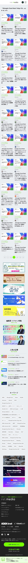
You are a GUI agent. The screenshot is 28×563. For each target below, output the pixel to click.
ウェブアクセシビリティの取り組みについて (10, 531)
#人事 (22, 409)
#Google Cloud (10, 397)
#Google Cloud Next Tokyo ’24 (8, 429)
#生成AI (21, 397)
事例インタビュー (5, 514)
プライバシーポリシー (6, 529)
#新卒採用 (4, 432)
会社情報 (3, 526)
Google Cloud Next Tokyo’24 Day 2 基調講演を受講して (7, 102)
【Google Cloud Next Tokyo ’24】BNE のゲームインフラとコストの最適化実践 (7, 31)
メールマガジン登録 (19, 509)
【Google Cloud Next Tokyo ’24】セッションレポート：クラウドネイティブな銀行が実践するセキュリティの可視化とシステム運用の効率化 (21, 177)
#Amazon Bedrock (6, 411)
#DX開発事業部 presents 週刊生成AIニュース (11, 414)
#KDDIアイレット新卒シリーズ (8, 406)
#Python (4, 446)
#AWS (3, 397)
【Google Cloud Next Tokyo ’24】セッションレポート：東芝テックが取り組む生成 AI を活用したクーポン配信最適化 (7, 152)
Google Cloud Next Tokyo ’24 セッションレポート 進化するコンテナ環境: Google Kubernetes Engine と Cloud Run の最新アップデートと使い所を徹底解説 (21, 152)
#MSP (15, 400)
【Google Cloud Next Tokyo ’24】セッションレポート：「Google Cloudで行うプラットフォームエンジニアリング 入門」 (21, 57)
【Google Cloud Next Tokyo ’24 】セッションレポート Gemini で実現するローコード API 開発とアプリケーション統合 (21, 127)
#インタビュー (16, 434)
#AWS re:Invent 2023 (6, 426)
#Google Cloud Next (21, 423)
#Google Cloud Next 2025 (14, 449)
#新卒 (14, 423)
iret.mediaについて (19, 507)
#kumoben (10, 432)
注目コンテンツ (4, 516)
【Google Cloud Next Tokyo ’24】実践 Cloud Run (20, 79)
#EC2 (15, 446)
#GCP (22, 432)
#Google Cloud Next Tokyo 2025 (14, 420)
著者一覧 (17, 505)
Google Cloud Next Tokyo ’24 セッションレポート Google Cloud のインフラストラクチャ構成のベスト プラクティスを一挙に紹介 (7, 57)
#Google (17, 432)
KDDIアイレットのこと (6, 505)
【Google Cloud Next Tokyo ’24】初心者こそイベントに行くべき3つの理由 (20, 103)
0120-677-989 (14, 549)
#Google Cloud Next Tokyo (15, 437)
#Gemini (10, 400)
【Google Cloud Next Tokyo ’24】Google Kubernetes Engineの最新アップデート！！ (20, 250)
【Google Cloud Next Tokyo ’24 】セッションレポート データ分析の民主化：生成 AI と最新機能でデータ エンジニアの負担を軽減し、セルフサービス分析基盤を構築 (7, 127)
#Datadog (18, 440)
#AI (12, 411)
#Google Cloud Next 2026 (18, 443)
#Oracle (3, 443)
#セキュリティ (20, 406)
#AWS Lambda (5, 437)
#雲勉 (20, 417)
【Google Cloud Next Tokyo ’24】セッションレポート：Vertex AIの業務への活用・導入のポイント (21, 201)
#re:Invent (4, 400)
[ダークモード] (23, 2)
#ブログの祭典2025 (6, 417)
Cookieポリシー (16, 529)
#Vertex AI (4, 434)
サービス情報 (10, 526)
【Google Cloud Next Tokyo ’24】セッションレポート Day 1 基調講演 (7, 80)
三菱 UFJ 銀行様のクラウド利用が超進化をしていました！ (7, 249)
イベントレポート (4, 22)
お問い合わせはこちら (14, 544)
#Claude (9, 443)
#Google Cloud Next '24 (7, 403)
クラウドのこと (4, 512)
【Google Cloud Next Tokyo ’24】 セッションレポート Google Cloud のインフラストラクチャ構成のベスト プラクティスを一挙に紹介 (7, 201)
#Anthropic (4, 449)
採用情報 (17, 526)
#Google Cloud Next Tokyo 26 (8, 440)
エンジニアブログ (4, 23)
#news (16, 397)
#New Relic (21, 446)
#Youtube (19, 429)
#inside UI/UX (5, 409)
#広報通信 (10, 446)
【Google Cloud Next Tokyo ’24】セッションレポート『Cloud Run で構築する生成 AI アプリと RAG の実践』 (7, 226)
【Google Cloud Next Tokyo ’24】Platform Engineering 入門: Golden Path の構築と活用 (20, 32)
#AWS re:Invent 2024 (6, 423)
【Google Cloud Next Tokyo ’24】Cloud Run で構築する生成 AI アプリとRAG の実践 (7, 176)
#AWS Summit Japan (14, 409)
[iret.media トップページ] (8, 500)
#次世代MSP (15, 426)
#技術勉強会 (22, 426)
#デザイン (14, 417)
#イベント (4, 420)
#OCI (10, 434)
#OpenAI (23, 449)
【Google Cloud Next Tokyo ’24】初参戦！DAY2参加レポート (20, 224)
